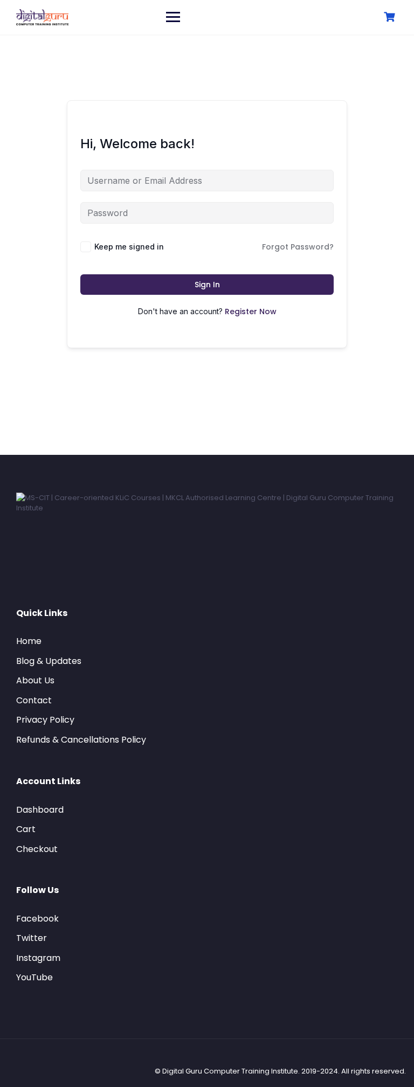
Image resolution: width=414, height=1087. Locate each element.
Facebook (37, 918)
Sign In (207, 284)
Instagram (38, 958)
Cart (26, 829)
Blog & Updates (48, 661)
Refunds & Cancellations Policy (81, 739)
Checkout (37, 849)
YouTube (34, 977)
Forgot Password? (298, 246)
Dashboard (40, 810)
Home (29, 641)
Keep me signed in (129, 246)
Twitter (31, 938)
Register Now (251, 311)
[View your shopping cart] (391, 17)
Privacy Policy (45, 720)
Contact (34, 700)
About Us (35, 680)
